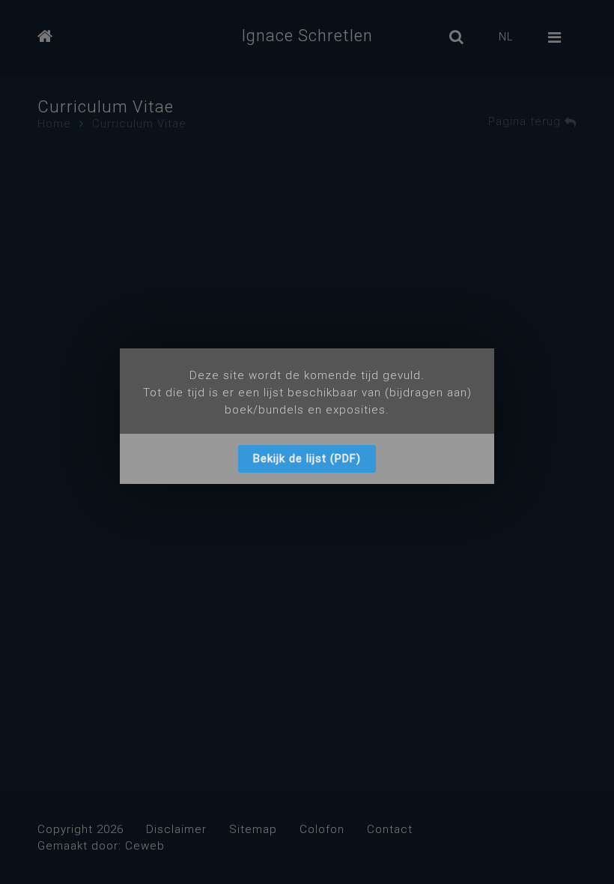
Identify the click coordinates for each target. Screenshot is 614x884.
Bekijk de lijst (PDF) (307, 458)
